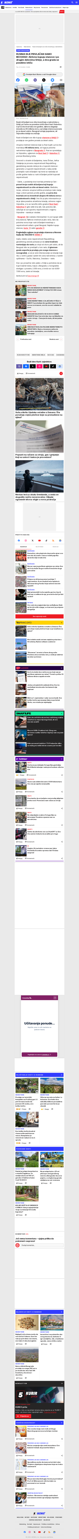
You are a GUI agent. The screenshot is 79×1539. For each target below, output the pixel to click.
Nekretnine (27, 47)
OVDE (37, 235)
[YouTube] (46, 366)
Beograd (21, 217)
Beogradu (38, 150)
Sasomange (32, 276)
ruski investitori (23, 355)
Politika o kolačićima (48, 1524)
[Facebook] (26, 366)
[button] (61, 67)
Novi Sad (42, 153)
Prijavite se (24, 1416)
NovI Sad (51, 355)
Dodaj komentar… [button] (28, 1245)
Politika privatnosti (34, 1527)
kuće (26, 228)
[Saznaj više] (62, 1383)
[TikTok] (53, 366)
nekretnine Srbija (38, 355)
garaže (39, 228)
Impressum (36, 1524)
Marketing (22, 1524)
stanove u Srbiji (49, 138)
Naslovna (19, 47)
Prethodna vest (25, 339)
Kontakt (29, 1524)
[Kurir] (6, 2)
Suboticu (53, 153)
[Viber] (19, 366)
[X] (33, 366)
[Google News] (60, 366)
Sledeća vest (54, 339)
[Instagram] (39, 366)
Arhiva (58, 1524)
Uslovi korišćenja (46, 1527)
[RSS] (53, 540)
